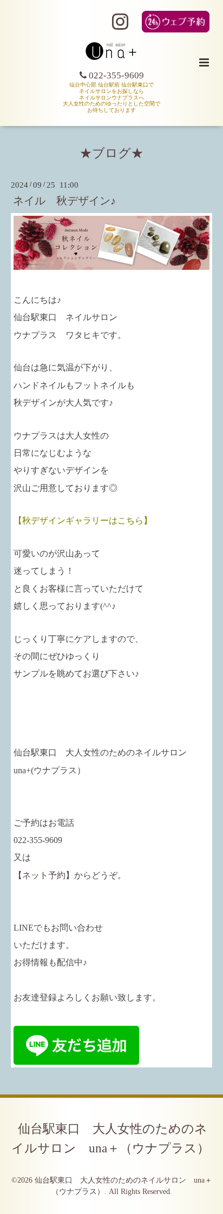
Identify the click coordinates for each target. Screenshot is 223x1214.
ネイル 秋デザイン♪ (64, 201)
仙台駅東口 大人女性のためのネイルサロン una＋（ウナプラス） (110, 1138)
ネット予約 (43, 875)
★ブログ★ (111, 153)
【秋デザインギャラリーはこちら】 (83, 520)
